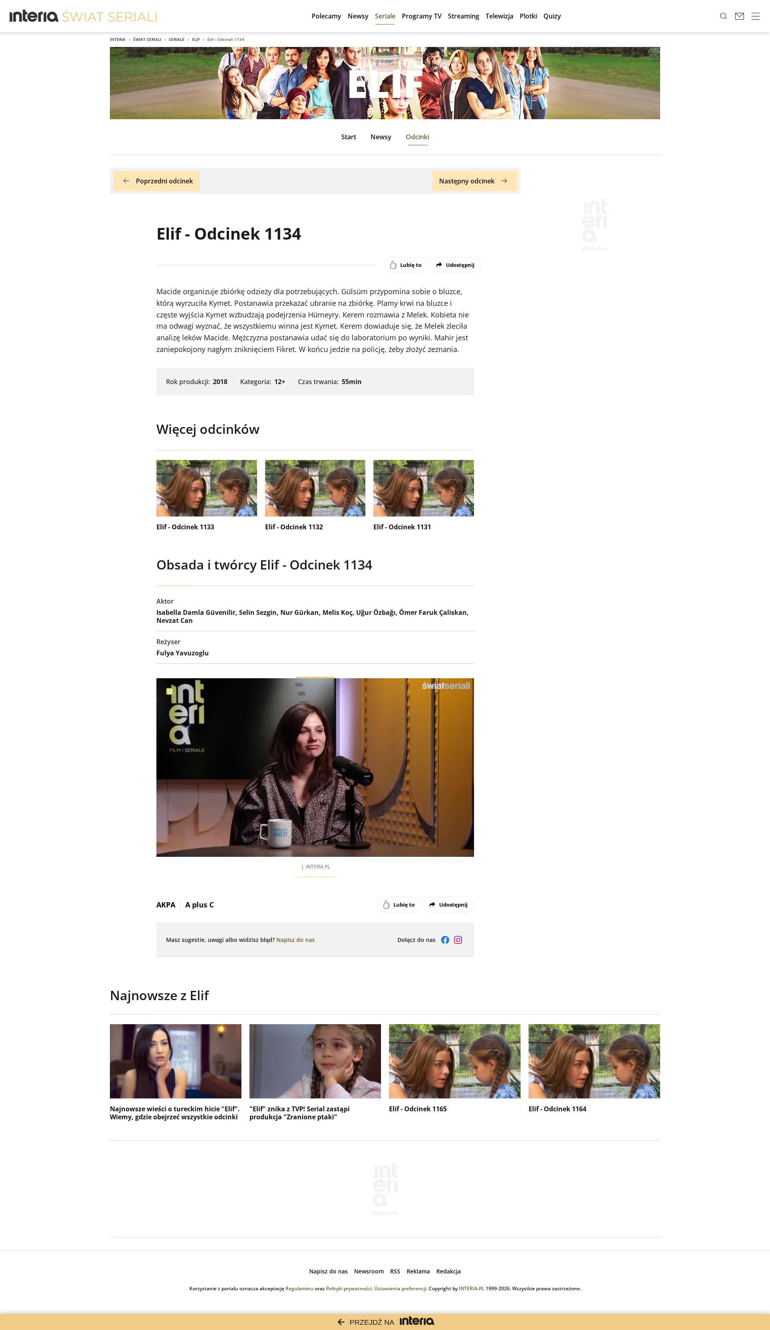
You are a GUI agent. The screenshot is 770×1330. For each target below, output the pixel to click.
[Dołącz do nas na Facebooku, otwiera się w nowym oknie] (445, 940)
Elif (196, 39)
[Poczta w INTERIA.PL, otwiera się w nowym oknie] (740, 16)
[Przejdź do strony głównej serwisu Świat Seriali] (109, 16)
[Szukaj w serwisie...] (723, 16)
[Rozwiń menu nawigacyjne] (756, 16)
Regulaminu (300, 1288)
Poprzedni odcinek (164, 181)
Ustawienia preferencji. (401, 1288)
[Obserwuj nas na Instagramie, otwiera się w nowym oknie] (458, 940)
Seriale (176, 39)
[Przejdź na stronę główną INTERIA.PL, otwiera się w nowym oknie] (34, 16)
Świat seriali (147, 39)
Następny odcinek (466, 181)
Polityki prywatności (349, 1288)
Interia (118, 39)
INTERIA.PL (471, 1288)
